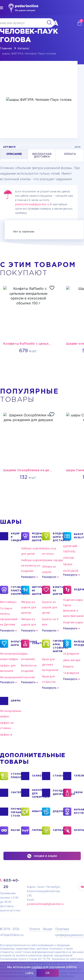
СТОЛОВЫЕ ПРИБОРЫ (16, 776)
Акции (47, 929)
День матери (72, 660)
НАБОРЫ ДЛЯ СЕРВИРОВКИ (37, 793)
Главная (6, 48)
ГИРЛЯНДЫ (37, 830)
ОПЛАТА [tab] (70, 154)
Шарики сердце (52, 560)
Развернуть (28, 576)
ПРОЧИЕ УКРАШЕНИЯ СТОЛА (16, 812)
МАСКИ (15, 830)
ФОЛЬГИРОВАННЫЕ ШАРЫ (16, 643)
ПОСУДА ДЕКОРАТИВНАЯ (58, 792)
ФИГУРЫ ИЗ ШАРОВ (37, 590)
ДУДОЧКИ (58, 811)
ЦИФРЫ (16, 701)
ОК (47, 973)
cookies (36, 967)
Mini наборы (8, 602)
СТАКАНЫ (58, 776)
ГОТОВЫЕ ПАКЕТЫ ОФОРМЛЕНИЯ (16, 590)
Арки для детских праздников (50, 665)
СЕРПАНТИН (58, 830)
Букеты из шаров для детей (49, 607)
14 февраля (71, 673)
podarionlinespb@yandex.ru (32, 204)
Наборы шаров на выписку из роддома (31, 565)
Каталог (24, 48)
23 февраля (71, 653)
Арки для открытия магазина (49, 682)
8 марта (68, 666)
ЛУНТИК (68, 558)
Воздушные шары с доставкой (58, 537)
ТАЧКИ (67, 564)
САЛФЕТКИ (37, 776)
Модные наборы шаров (37, 537)
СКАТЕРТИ (16, 793)
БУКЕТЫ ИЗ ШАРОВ (58, 590)
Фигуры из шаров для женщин (28, 624)
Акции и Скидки (16, 537)
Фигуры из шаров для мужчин (28, 607)
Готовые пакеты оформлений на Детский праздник (9, 619)
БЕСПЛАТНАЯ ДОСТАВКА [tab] (41, 155)
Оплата (34, 929)
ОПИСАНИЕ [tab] (14, 154)
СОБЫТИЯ (37, 644)
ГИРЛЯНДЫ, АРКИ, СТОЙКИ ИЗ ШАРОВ (58, 646)
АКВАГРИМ (37, 811)
